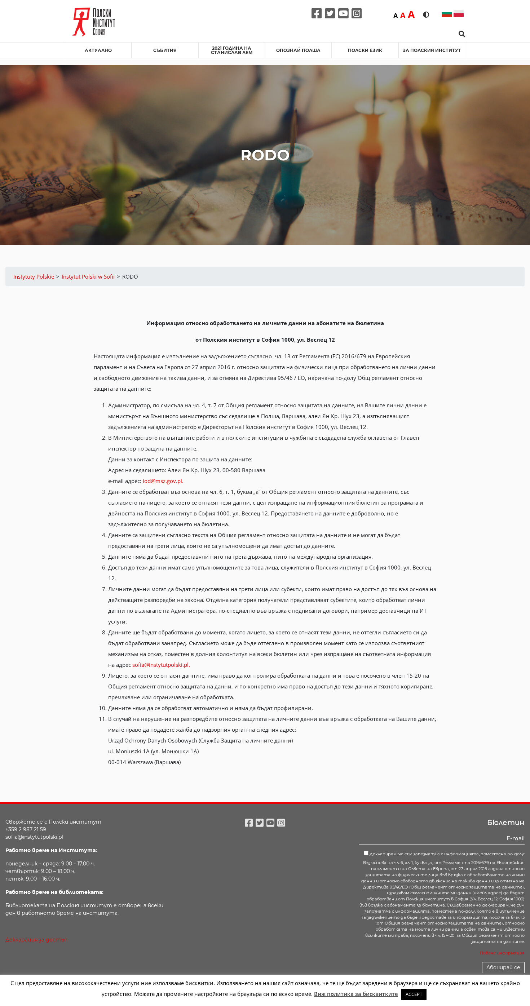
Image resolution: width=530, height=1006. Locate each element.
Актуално (98, 50)
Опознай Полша (298, 50)
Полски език (365, 50)
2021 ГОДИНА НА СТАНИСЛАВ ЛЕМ (232, 50)
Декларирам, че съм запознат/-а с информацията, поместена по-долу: (446, 853)
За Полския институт (432, 50)
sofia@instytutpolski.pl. (161, 664)
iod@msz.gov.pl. (163, 480)
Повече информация (502, 953)
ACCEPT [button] (414, 994)
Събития (165, 50)
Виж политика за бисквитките (356, 993)
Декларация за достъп (36, 939)
